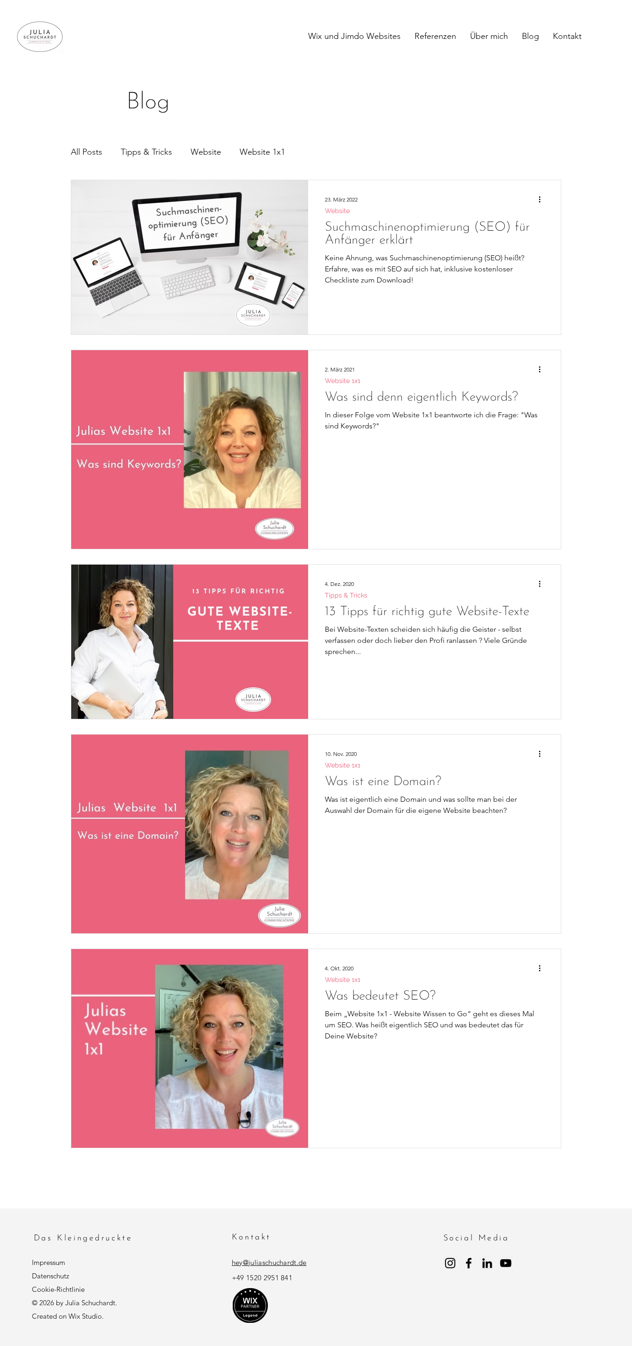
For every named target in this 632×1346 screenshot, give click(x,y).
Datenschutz (50, 1275)
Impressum (48, 1262)
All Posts (86, 152)
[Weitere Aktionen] (542, 199)
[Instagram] (450, 1263)
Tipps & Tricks (146, 152)
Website (206, 152)
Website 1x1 (262, 152)
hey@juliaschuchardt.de (269, 1262)
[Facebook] (469, 1263)
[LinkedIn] (487, 1263)
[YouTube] (506, 1263)
